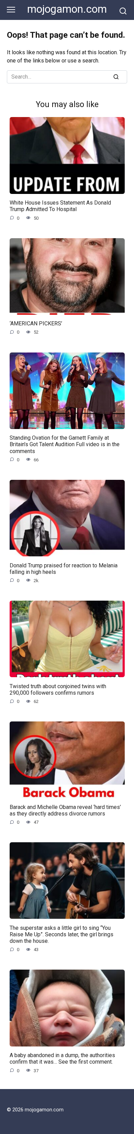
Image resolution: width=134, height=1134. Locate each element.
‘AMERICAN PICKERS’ (36, 323)
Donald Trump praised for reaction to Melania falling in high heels (64, 568)
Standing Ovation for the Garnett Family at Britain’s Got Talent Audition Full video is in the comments (65, 444)
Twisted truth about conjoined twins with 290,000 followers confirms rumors (58, 689)
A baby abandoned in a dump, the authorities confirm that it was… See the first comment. (62, 1058)
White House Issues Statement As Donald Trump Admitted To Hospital (60, 205)
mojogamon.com (67, 9)
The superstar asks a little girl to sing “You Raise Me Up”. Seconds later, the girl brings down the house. (61, 934)
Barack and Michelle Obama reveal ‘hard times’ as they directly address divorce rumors (65, 810)
